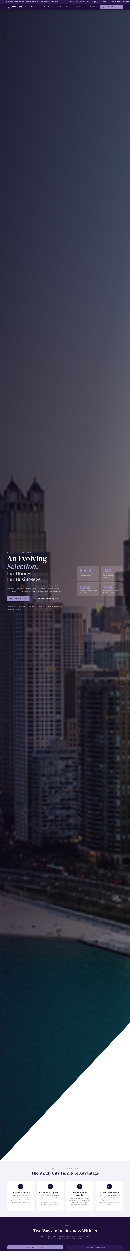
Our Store (60, 7)
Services (51, 7)
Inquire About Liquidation (111, 7)
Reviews (68, 7)
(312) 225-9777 (94, 7)
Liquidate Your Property (48, 599)
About (43, 7)
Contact (77, 7)
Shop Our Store (19, 599)
